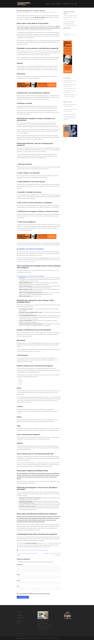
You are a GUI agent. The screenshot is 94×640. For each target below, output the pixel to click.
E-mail (18, 580)
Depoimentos (58, 3)
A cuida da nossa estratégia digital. (25, 638)
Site (18, 586)
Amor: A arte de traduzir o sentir (70, 88)
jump (20, 378)
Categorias (19, 621)
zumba (20, 382)
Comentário (20, 564)
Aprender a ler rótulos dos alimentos (31, 249)
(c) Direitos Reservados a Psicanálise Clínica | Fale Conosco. (47, 638)
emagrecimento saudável (31, 550)
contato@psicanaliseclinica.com (42, 628)
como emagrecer (21, 550)
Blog (72, 3)
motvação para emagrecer (42, 550)
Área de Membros (66, 3)
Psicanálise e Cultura (54, 12)
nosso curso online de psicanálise (50, 543)
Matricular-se (48, 3)
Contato (75, 3)
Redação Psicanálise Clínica (28, 12)
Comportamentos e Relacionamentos (45, 12)
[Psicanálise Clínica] (25, 3)
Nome (18, 574)
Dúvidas (53, 3)
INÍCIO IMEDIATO (67, 28)
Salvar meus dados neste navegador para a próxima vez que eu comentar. (33, 593)
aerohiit (20, 383)
